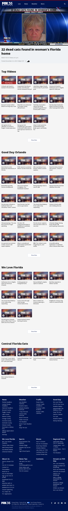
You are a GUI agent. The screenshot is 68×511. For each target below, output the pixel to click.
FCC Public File (6, 492)
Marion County (6, 416)
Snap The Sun (23, 427)
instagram (58, 503)
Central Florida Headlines (6, 405)
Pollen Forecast (23, 419)
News (4, 400)
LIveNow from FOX (41, 452)
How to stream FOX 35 (8, 462)
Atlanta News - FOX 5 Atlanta (59, 449)
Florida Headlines (7, 402)
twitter (55, 503)
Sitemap (4, 434)
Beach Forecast (23, 417)
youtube (61, 503)
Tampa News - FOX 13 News (58, 446)
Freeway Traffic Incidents (40, 408)
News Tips (23, 459)
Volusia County (6, 425)
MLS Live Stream (58, 490)
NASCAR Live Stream (59, 471)
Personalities (5, 469)
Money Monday (57, 421)
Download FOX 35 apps (7, 480)
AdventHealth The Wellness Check (58, 409)
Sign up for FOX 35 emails (7, 476)
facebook (51, 503)
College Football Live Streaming (59, 466)
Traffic (38, 400)
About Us (5, 459)
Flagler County (6, 412)
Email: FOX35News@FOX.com (26, 464)
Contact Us (5, 467)
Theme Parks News (7, 445)
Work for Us (5, 471)
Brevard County (6, 410)
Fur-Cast (55, 416)
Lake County (5, 414)
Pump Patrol (39, 402)
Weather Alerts (23, 406)
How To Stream (40, 441)
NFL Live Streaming (58, 463)
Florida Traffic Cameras (40, 412)
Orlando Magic (23, 445)
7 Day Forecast (23, 412)
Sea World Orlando (7, 449)
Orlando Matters (41, 448)
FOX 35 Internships (7, 473)
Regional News (59, 439)
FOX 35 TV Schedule (42, 444)
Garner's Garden (57, 414)
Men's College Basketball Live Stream (57, 478)
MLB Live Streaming (59, 469)
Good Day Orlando (41, 446)
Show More (34, 140)
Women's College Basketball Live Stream (58, 484)
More (42, 4)
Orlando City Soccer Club (24, 448)
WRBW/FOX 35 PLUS (8, 487)
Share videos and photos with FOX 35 (24, 468)
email (65, 503)
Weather (22, 400)
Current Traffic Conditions (40, 405)
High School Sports (24, 451)
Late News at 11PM (42, 450)
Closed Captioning (7, 489)
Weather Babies (57, 406)
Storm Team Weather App (25, 424)
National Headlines (7, 408)
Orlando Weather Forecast (24, 408)
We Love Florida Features (6, 442)
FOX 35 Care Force (58, 404)
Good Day (57, 400)
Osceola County (6, 421)
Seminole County (7, 423)
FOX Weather (23, 422)
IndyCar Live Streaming (56, 474)
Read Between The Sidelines (24, 442)
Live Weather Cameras (23, 403)
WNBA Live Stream (58, 488)
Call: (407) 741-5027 (24, 461)
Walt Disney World (7, 447)
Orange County (6, 418)
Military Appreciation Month (8, 431)
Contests (39, 459)
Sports (21, 439)
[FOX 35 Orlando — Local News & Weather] (8, 4)
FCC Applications (7, 494)
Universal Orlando (7, 452)
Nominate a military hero (7, 428)
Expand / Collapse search (65, 3)
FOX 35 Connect (23, 471)
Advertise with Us (7, 483)
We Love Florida (57, 402)
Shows (38, 439)
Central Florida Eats (41, 454)
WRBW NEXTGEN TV (8, 485)
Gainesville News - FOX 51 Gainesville (58, 442)
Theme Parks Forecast (23, 414)
